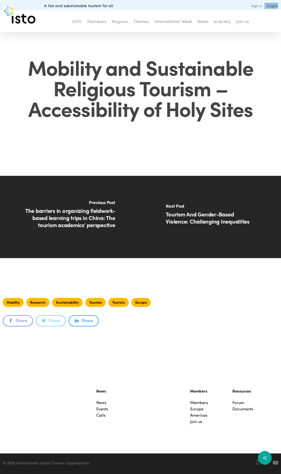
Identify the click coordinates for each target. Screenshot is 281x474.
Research (38, 302)
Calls (101, 415)
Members (199, 402)
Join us (196, 421)
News (101, 402)
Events (102, 409)
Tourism (95, 302)
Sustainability (67, 302)
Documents (242, 409)
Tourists (118, 302)
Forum (238, 402)
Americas (198, 415)
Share (21, 320)
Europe (141, 302)
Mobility (13, 302)
